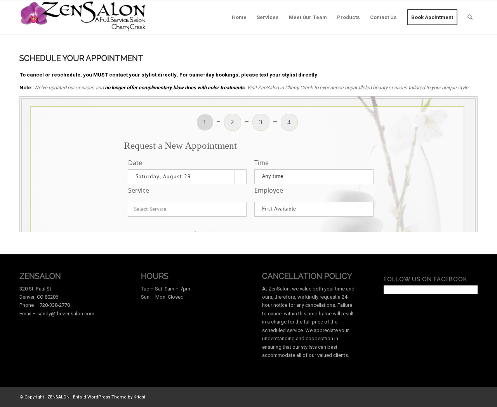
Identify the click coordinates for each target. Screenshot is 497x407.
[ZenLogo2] (83, 17)
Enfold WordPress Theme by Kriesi (109, 397)
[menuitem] (239, 17)
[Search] (470, 17)
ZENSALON (58, 397)
